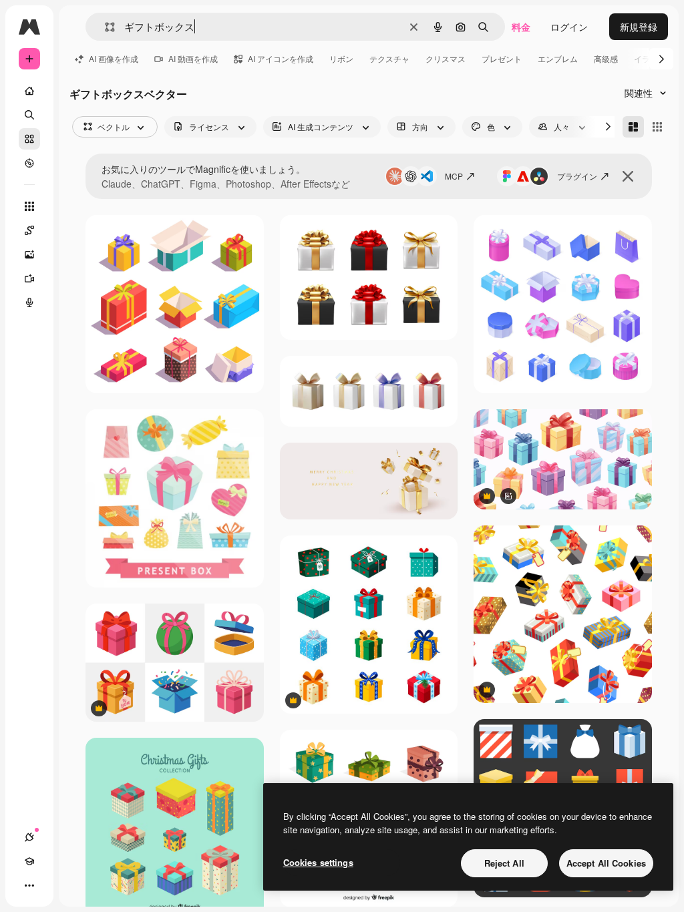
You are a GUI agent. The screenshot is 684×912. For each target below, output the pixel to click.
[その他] (29, 885)
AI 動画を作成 (193, 58)
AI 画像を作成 (113, 58)
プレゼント (502, 58)
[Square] (657, 127)
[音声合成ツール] (29, 302)
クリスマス (445, 58)
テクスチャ (389, 58)
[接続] (29, 837)
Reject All (504, 863)
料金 (521, 26)
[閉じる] (628, 176)
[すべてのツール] (29, 206)
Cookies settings (318, 862)
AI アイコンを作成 (280, 58)
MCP (454, 176)
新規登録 (638, 26)
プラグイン (577, 176)
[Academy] (29, 861)
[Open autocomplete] (104, 27)
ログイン (569, 26)
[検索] (29, 115)
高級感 (606, 58)
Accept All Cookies (606, 863)
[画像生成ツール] (29, 254)
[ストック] (29, 139)
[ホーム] (29, 90)
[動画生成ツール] (29, 278)
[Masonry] (633, 127)
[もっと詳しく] (29, 163)
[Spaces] (29, 230)
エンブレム (558, 58)
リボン (341, 58)
